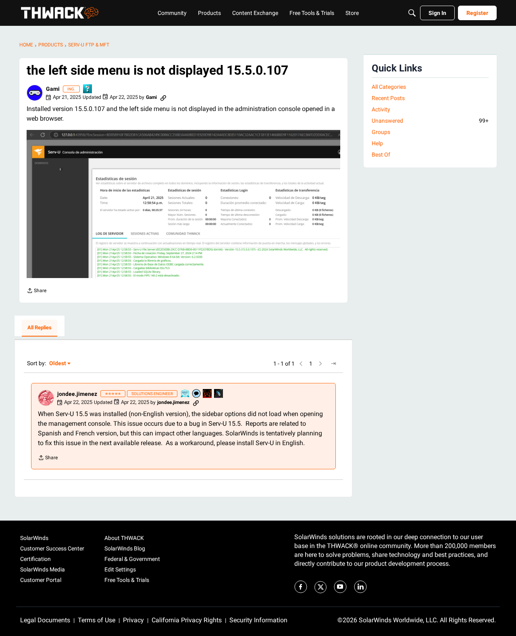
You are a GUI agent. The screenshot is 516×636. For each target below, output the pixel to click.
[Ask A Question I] (88, 89)
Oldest (58, 364)
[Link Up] (219, 394)
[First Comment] (197, 394)
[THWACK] (59, 13)
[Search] (412, 13)
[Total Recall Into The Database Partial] (207, 394)
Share (36, 291)
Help (377, 143)
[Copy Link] (163, 97)
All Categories (389, 87)
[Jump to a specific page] (333, 363)
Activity (381, 109)
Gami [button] (53, 89)
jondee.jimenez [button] (77, 394)
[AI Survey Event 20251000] (185, 394)
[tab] (39, 328)
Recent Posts (388, 98)
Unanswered (430, 120)
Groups (381, 132)
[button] (35, 93)
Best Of (381, 154)
